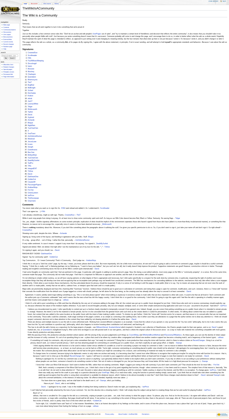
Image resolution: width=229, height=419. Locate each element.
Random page (7, 46)
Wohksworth (32, 109)
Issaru (30, 144)
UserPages (97, 34)
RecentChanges (199, 340)
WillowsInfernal (102, 327)
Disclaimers (145, 414)
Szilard (30, 90)
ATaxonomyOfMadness (173, 335)
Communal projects (9, 29)
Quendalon (32, 77)
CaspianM (31, 182)
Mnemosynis (33, 80)
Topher (30, 112)
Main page (6, 25)
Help (4, 49)
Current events (8, 42)
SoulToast (31, 133)
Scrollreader (32, 55)
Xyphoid (31, 117)
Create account (213, 1)
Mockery (31, 72)
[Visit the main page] (10, 10)
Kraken (30, 96)
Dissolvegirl (32, 63)
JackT (30, 101)
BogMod (31, 85)
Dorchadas (32, 93)
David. (30, 115)
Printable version (8, 72)
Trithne (30, 171)
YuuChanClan (33, 128)
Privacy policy (109, 414)
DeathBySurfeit (33, 160)
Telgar (30, 107)
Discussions (7, 32)
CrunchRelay (134, 335)
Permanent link (8, 74)
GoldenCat (32, 179)
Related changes (8, 67)
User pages (7, 34)
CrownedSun (32, 53)
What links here (8, 64)
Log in (224, 1)
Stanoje (179, 343)
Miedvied (31, 139)
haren (30, 66)
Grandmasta (32, 150)
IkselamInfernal (115, 327)
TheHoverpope (33, 198)
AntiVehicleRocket (35, 136)
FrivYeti (31, 190)
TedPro (30, 163)
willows (66, 300)
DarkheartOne (33, 177)
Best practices (8, 37)
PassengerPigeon (34, 185)
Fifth (29, 58)
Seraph (30, 147)
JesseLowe (32, 142)
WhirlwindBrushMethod (151, 335)
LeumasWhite (33, 104)
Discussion (34, 3)
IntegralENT (32, 168)
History (56, 3)
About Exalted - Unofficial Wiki (127, 414)
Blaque (30, 123)
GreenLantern (33, 193)
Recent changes (8, 44)
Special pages (7, 69)
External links (7, 39)
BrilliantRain (32, 155)
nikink (30, 98)
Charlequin (32, 74)
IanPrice (31, 195)
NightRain (31, 125)
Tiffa (29, 166)
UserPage (105, 373)
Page (25, 3)
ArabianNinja (32, 187)
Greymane (32, 201)
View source (47, 3)
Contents (6, 27)
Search (3, 52)
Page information (8, 76)
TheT (30, 82)
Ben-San (31, 152)
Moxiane (31, 69)
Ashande (31, 120)
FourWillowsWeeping (36, 61)
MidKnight (31, 88)
